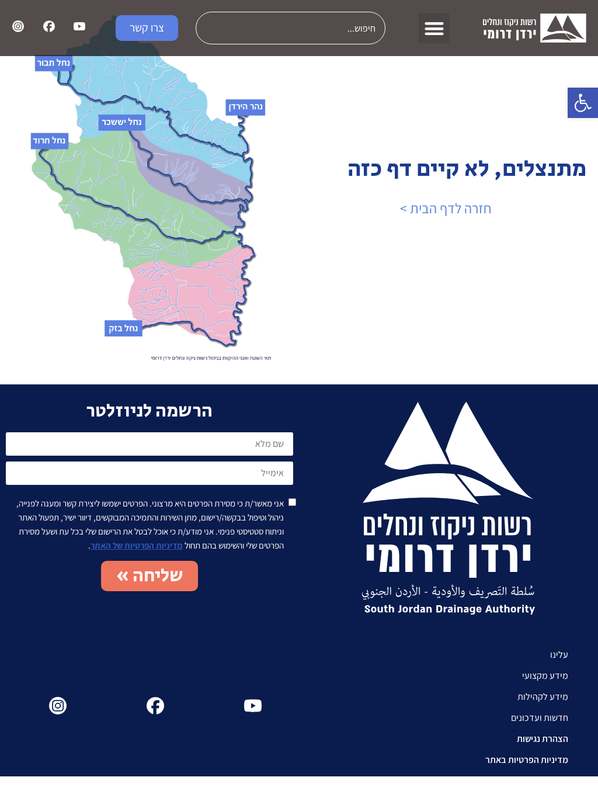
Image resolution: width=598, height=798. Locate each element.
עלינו (559, 654)
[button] (583, 103)
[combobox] (290, 28)
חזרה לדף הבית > (446, 208)
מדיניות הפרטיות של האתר (137, 545)
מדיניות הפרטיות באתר (526, 760)
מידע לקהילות (542, 697)
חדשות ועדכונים (539, 718)
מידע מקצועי (545, 675)
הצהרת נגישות (542, 739)
